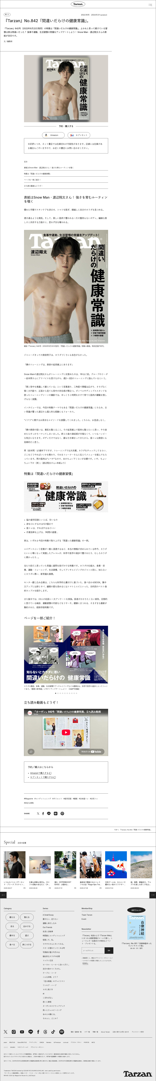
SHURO (12, 1047)
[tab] (55, 693)
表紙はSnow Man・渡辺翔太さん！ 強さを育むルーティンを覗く (49, 168)
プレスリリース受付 (138, 1032)
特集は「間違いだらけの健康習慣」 (37, 174)
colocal (65, 1042)
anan (5, 1042)
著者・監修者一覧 (76, 1032)
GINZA (42, 1042)
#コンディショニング (42, 799)
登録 (109, 950)
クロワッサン (33, 1042)
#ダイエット (57, 799)
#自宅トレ (94, 799)
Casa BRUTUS (22, 1042)
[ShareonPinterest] (62, 813)
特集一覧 (95, 1032)
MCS (93, 1042)
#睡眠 (75, 799)
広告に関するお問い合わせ (121, 1032)
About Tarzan (105, 1032)
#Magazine (28, 799)
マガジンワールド (23, 1047)
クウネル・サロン (76, 1042)
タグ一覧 (87, 1032)
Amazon (54, 135)
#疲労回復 (67, 799)
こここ (6, 1047)
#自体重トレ (83, 799)
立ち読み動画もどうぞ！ (33, 186)
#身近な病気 (29, 803)
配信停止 (85, 963)
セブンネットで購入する (41, 777)
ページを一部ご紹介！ (32, 180)
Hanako (48, 1042)
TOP (115, 830)
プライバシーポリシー (37, 1047)
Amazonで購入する (39, 773)
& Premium (57, 1042)
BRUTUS (12, 1042)
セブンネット (82, 135)
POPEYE (86, 1042)
